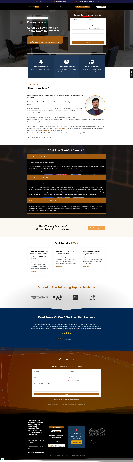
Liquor (35, 40)
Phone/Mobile (92, 26)
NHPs (35, 41)
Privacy (58, 42)
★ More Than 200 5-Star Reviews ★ (37, 18)
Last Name (91, 19)
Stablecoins (47, 42)
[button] (28, 297)
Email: (29, 452)
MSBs (50, 41)
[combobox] (90, 28)
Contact (66, 6)
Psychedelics (55, 40)
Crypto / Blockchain (39, 42)
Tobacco (49, 40)
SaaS (52, 42)
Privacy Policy (52, 435)
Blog (61, 6)
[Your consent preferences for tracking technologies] (2, 459)
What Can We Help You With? (79, 32)
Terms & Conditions (56, 437)
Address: (30, 438)
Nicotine (44, 40)
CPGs (39, 41)
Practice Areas (55, 6)
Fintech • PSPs (44, 41)
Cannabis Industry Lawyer (44, 130)
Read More (33, 271)
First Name (74, 19)
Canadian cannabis (60, 128)
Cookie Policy (59, 435)
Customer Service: (33, 446)
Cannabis (31, 40)
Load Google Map (76, 442)
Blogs (74, 242)
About (48, 6)
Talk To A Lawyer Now (96, 228)
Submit (88, 42)
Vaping (39, 40)
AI (55, 42)
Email (73, 26)
